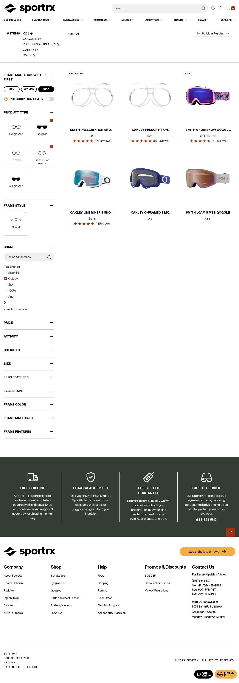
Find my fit (229, 674)
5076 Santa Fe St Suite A (207, 606)
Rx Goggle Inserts (61, 605)
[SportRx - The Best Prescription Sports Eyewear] (29, 9)
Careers (8, 605)
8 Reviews (219, 141)
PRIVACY (9, 662)
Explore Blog (11, 598)
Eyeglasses (58, 583)
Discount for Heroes (157, 583)
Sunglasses (58, 575)
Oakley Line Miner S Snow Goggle (92, 213)
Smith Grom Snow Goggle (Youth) (207, 130)
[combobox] (159, 8)
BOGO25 (150, 575)
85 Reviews (161, 141)
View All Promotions (156, 590)
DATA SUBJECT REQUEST (20, 666)
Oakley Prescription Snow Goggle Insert (150, 130)
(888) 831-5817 (201, 580)
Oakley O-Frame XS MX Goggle (150, 213)
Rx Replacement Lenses (65, 598)
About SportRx (13, 575)
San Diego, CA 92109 (204, 612)
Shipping (103, 583)
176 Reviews (103, 141)
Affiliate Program (14, 613)
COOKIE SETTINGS (16, 658)
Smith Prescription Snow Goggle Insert (92, 130)
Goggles (56, 590)
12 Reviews (103, 223)
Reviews (9, 590)
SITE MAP (10, 653)
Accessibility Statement (112, 613)
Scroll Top (230, 532)
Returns (102, 590)
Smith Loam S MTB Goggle (208, 212)
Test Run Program (108, 605)
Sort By (200, 33)
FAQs (101, 575)
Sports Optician (13, 583)
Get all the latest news (204, 551)
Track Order (105, 598)
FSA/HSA (56, 613)
